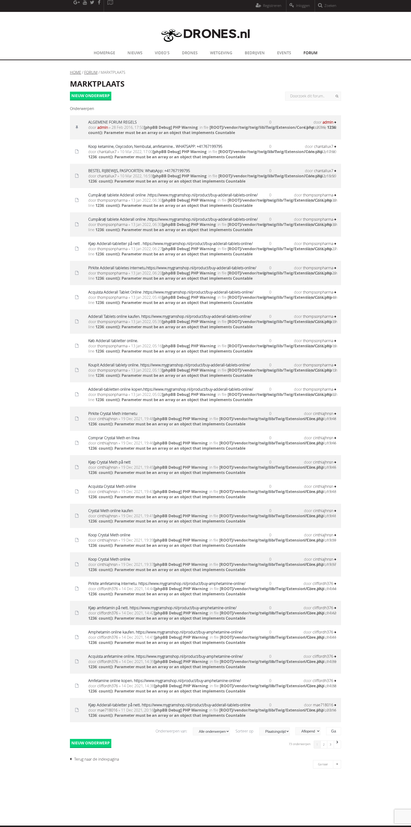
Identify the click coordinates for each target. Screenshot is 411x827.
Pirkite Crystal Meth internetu (112, 413)
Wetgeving (221, 52)
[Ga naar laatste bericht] (335, 122)
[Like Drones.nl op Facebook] (99, 6)
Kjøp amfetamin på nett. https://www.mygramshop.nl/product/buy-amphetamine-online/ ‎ (162, 607)
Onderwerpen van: (172, 731)
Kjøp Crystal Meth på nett (109, 462)
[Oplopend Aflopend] (310, 731)
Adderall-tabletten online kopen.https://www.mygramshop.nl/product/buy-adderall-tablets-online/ (170, 389)
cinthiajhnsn (107, 418)
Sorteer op (244, 731)
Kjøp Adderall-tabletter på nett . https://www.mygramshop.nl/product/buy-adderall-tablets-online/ (170, 243)
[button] (337, 744)
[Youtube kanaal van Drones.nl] (84, 6)
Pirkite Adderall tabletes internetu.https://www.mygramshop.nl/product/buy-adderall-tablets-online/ (172, 267)
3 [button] (330, 744)
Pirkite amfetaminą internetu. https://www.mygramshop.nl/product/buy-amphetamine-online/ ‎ (167, 583)
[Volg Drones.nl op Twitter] (92, 6)
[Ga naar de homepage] (205, 44)
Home (75, 72)
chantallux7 (107, 151)
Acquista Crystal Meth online (112, 486)
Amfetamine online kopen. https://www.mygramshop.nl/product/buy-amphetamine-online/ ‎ (165, 680)
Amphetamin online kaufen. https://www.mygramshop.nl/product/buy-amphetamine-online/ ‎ (166, 632)
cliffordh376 (107, 588)
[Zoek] (337, 96)
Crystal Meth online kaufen (110, 510)
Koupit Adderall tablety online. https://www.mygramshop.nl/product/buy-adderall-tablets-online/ (169, 365)
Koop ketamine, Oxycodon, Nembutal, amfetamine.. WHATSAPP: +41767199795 (155, 146)
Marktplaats (97, 84)
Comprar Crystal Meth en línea (113, 437)
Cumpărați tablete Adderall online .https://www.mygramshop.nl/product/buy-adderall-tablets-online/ (173, 195)
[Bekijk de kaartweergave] (110, 6)
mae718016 (107, 710)
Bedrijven (255, 52)
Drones (190, 52)
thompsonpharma (112, 200)
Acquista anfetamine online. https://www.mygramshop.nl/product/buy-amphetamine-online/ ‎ (166, 656)
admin (102, 127)
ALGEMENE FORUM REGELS (112, 122)
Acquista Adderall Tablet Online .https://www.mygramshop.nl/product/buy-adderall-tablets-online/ (170, 292)
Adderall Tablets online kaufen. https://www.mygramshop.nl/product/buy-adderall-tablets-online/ (169, 316)
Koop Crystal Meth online (109, 535)
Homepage (104, 52)
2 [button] (324, 744)
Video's (162, 52)
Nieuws (134, 52)
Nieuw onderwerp (90, 95)
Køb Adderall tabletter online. (113, 340)
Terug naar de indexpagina (96, 759)
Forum (310, 52)
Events (284, 52)
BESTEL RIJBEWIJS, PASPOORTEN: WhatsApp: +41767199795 (139, 170)
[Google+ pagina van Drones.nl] (76, 6)
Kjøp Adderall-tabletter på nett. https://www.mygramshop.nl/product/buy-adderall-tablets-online (169, 704)
